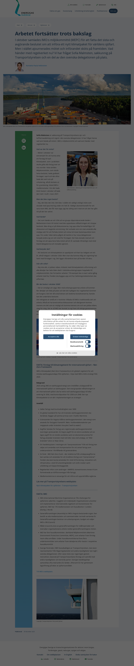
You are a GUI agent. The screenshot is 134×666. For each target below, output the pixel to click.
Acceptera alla (53, 337)
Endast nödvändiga (80, 337)
